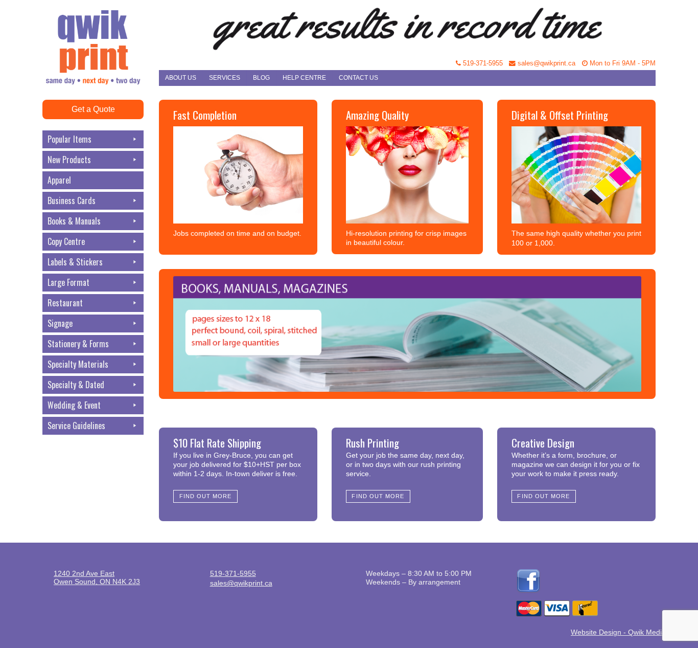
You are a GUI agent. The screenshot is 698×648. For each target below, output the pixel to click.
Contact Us (358, 77)
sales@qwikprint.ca (545, 63)
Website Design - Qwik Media (618, 632)
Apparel (59, 180)
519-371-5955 (482, 63)
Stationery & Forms (78, 344)
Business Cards (72, 200)
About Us (180, 77)
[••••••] (407, 334)
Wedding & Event (74, 405)
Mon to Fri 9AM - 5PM (622, 63)
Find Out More (205, 496)
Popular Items (69, 139)
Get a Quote (93, 109)
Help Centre (304, 77)
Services (224, 77)
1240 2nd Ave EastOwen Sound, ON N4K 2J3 (97, 577)
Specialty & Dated (76, 384)
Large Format (68, 282)
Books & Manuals (74, 221)
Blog (261, 77)
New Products (69, 159)
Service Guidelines (76, 425)
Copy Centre (66, 241)
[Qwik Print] (100, 25)
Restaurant (65, 303)
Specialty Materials (78, 364)
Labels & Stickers (75, 262)
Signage (60, 323)
